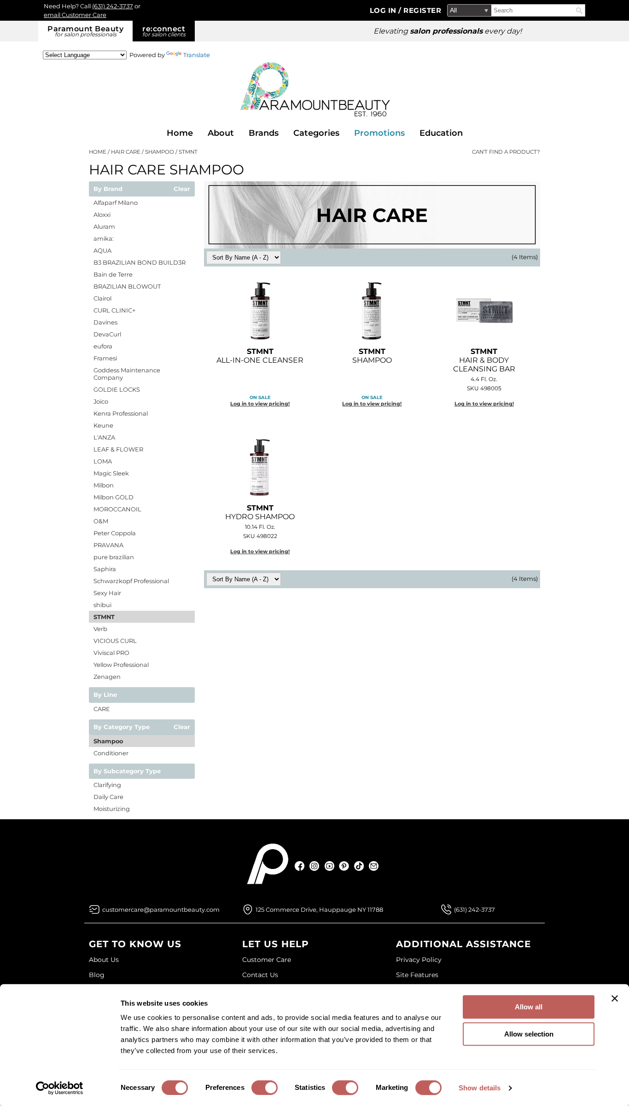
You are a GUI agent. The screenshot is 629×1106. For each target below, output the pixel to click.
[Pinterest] (344, 866)
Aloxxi (102, 214)
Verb (100, 628)
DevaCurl (107, 334)
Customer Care (266, 959)
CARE (101, 708)
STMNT (104, 616)
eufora (102, 346)
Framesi (105, 358)
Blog (97, 975)
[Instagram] (314, 866)
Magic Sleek (111, 473)
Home (180, 133)
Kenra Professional (120, 413)
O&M (100, 521)
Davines (105, 322)
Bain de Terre (113, 274)
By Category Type (121, 727)
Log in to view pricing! (260, 403)
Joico (100, 401)
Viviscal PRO (111, 652)
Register (422, 10)
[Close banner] (615, 998)
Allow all (528, 1007)
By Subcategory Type (127, 771)
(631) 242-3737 (112, 6)
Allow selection (528, 1034)
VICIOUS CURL (115, 640)
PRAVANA (108, 545)
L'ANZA (104, 437)
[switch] (264, 1087)
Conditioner (110, 753)
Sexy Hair (107, 592)
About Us (104, 959)
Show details (480, 1088)
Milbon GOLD (113, 497)
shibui (102, 604)
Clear (182, 189)
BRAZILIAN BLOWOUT (127, 286)
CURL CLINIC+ (114, 310)
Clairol (102, 298)
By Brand (107, 189)
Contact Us (260, 975)
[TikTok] (359, 866)
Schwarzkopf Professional (131, 581)
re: (164, 31)
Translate (196, 54)
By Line (105, 695)
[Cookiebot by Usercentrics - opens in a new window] (59, 1088)
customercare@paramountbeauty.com (161, 909)
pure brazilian (113, 557)
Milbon (103, 485)
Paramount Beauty (85, 31)
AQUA (102, 250)
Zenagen (107, 676)
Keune (103, 425)
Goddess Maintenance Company (126, 373)
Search (579, 10)
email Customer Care (75, 14)
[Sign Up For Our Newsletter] (373, 866)
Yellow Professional (121, 664)
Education (441, 133)
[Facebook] (300, 866)
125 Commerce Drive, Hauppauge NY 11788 (319, 909)
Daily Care (108, 796)
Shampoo (108, 741)
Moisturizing (111, 808)
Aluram (104, 226)
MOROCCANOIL (117, 509)
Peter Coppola (114, 533)
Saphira (104, 569)
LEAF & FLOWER (118, 449)
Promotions (379, 133)
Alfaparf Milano (115, 202)
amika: (103, 238)
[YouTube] (329, 866)
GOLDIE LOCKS (116, 389)
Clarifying (107, 784)
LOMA (102, 461)
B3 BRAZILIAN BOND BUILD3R (139, 262)
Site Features (417, 975)
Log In (384, 10)
